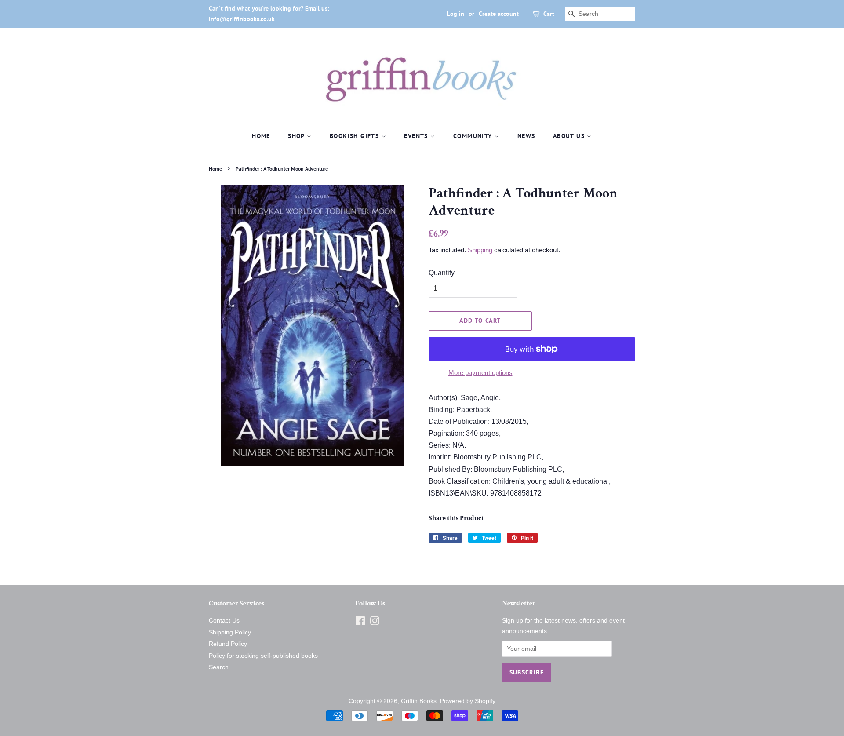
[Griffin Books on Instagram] (374, 622)
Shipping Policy (230, 632)
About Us (570, 136)
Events (417, 136)
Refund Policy (228, 644)
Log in (455, 14)
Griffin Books (419, 701)
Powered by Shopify (467, 701)
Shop (297, 136)
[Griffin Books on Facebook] (360, 622)
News (526, 136)
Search (219, 667)
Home (261, 136)
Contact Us (224, 620)
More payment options (480, 372)
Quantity (442, 273)
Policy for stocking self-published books (263, 655)
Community (474, 136)
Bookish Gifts (356, 136)
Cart (548, 14)
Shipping (480, 250)
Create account (499, 14)
